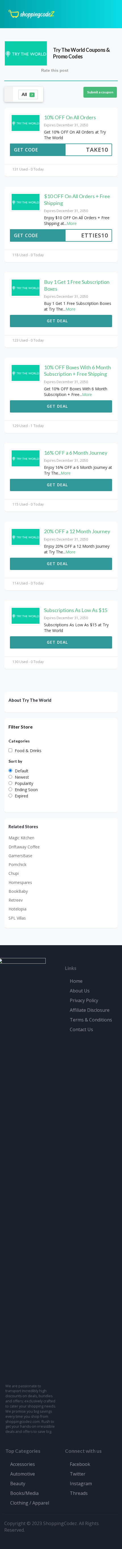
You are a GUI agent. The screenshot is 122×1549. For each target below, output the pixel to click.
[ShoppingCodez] (31, 13)
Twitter (77, 1474)
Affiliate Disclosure (90, 1010)
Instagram (81, 1483)
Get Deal (58, 320)
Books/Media (24, 1493)
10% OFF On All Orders (70, 117)
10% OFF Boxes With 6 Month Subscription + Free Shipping (77, 370)
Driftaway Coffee (24, 847)
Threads (79, 1493)
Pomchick (17, 864)
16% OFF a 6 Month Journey (75, 453)
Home (76, 981)
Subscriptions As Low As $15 (75, 610)
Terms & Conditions (91, 1020)
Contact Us (81, 1029)
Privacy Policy (84, 1000)
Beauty (17, 1483)
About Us (80, 991)
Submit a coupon (100, 92)
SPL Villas (17, 918)
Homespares (20, 882)
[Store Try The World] (26, 53)
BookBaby (18, 891)
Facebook (80, 1464)
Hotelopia (17, 909)
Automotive (22, 1474)
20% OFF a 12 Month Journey (77, 531)
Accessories (22, 1464)
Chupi (14, 873)
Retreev (16, 900)
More (72, 223)
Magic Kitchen (21, 837)
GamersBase (20, 855)
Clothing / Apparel (29, 1503)
